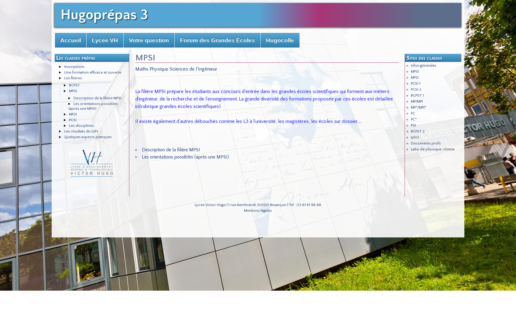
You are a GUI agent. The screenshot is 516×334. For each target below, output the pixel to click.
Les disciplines (81, 125)
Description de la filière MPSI (97, 98)
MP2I (73, 114)
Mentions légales (258, 210)
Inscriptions (74, 67)
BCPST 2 (418, 131)
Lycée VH (105, 40)
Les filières (73, 78)
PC (413, 113)
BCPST (74, 85)
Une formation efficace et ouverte (92, 72)
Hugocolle (280, 40)
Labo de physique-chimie (432, 149)
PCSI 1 (415, 83)
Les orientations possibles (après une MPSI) (185, 157)
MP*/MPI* (418, 107)
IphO (415, 137)
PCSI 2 (416, 89)
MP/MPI (417, 101)
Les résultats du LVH (81, 131)
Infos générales (423, 65)
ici (137, 106)
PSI (413, 125)
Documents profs (426, 143)
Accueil (70, 40)
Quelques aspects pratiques (88, 137)
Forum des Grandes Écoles (217, 40)
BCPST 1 (417, 95)
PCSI (72, 120)
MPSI (73, 91)
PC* (414, 119)
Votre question (149, 40)
